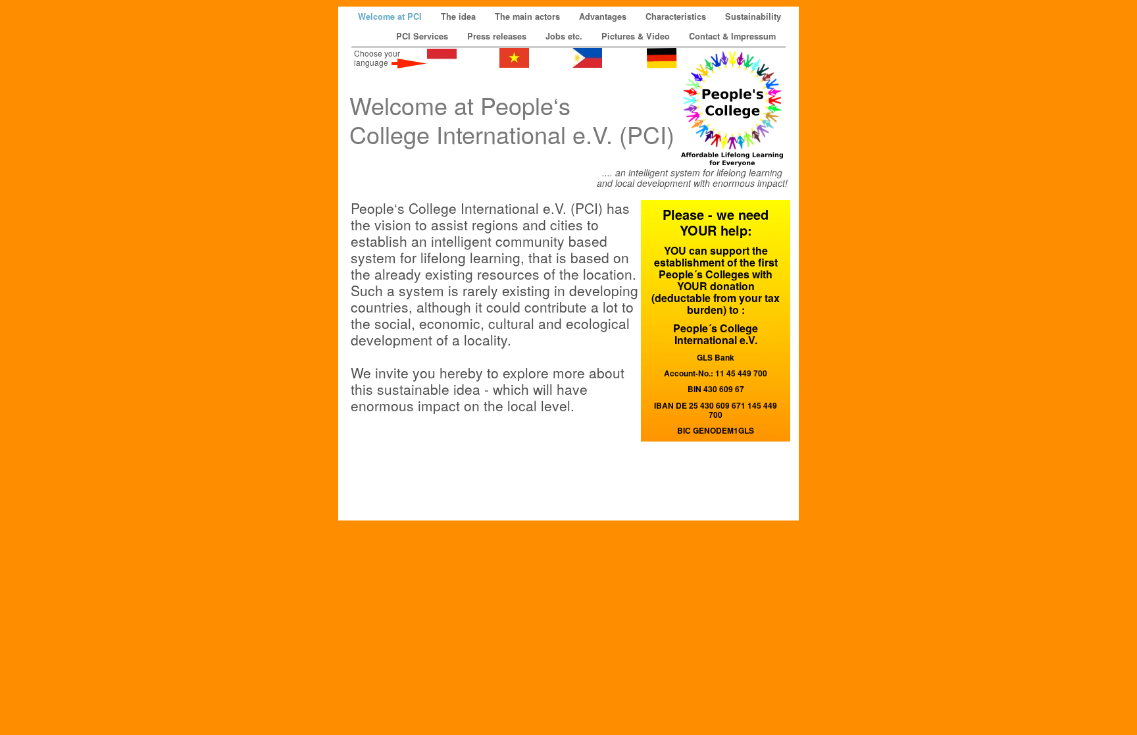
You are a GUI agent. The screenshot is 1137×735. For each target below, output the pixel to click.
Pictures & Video (636, 36)
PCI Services (423, 36)
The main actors (529, 16)
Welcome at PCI (391, 16)
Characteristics (677, 16)
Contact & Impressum (732, 36)
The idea (459, 16)
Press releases (498, 36)
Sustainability (753, 16)
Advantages (604, 16)
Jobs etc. (565, 36)
